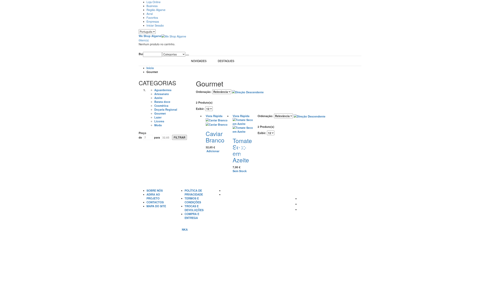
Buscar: (141, 54)
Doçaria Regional (165, 109)
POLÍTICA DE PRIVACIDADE (194, 192)
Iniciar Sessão (155, 25)
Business (152, 6)
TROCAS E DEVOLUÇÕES (194, 208)
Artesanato (161, 94)
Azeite (158, 98)
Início (150, 68)
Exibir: (200, 109)
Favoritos (152, 18)
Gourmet (160, 113)
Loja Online (153, 2)
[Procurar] (187, 55)
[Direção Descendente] (248, 92)
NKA (185, 229)
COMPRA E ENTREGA (192, 216)
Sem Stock (240, 171)
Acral (149, 14)
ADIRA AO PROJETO (153, 196)
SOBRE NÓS (154, 190)
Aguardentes (162, 90)
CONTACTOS (155, 202)
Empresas (152, 21)
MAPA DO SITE (156, 206)
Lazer (158, 117)
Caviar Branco (215, 136)
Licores (159, 121)
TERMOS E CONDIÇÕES (193, 200)
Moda (158, 125)
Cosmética (161, 106)
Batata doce (162, 102)
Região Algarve (155, 10)
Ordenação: (204, 92)
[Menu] (140, 50)
